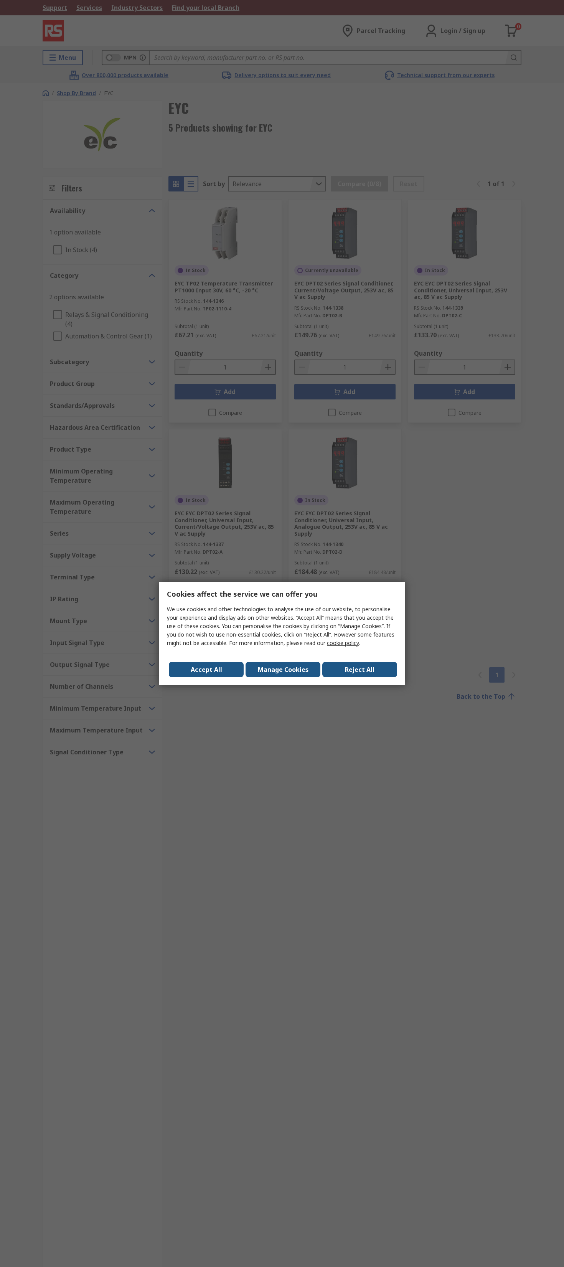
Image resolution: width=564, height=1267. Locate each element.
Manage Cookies (283, 669)
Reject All (359, 669)
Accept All (206, 669)
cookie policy (343, 643)
